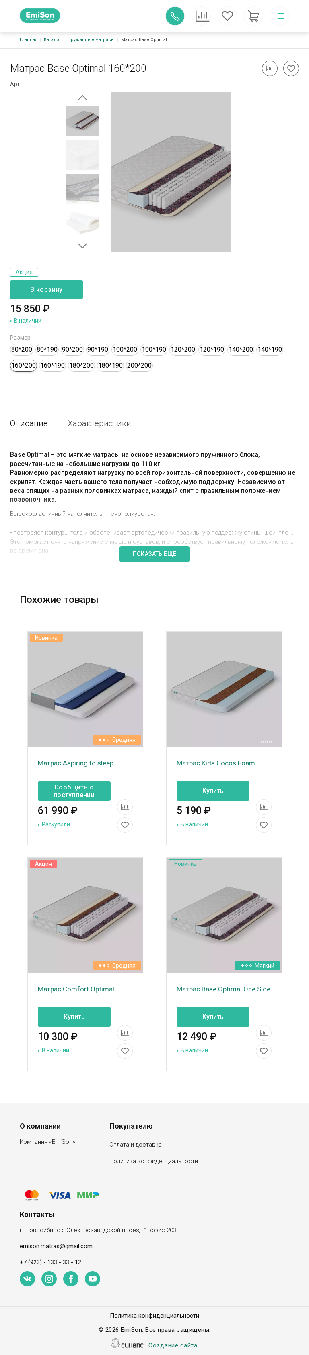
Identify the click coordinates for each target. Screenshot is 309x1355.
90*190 (97, 349)
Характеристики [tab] (99, 423)
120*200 (183, 349)
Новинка (46, 638)
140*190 (270, 349)
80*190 (47, 349)
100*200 (125, 349)
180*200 (81, 365)
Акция (24, 272)
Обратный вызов (175, 16)
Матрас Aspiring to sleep (75, 763)
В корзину (46, 289)
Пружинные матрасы (91, 39)
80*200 (21, 349)
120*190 (212, 349)
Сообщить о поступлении (74, 791)
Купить (213, 791)
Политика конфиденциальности (153, 1161)
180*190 (110, 365)
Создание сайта (173, 1345)
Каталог (52, 39)
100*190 (154, 349)
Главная (28, 39)
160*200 (23, 365)
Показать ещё (155, 554)
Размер (20, 337)
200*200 (139, 365)
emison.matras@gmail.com (56, 1246)
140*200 (241, 349)
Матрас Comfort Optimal (76, 989)
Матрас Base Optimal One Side (223, 989)
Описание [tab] (29, 423)
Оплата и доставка (135, 1144)
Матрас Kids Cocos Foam (216, 763)
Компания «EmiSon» (47, 1141)
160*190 (52, 365)
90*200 (72, 349)
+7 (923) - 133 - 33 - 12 (50, 1262)
